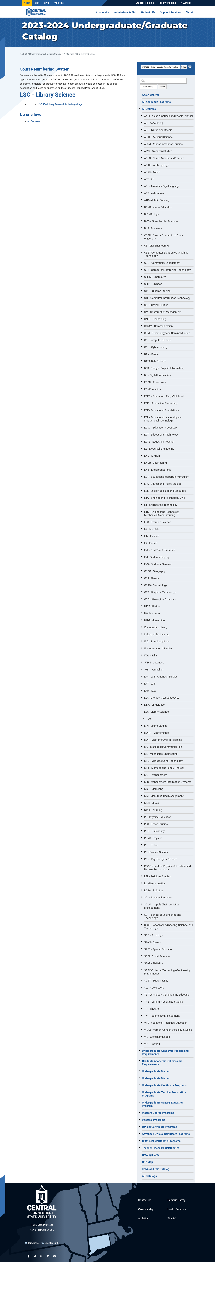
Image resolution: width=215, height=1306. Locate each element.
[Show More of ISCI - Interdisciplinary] (141, 641)
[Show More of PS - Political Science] (141, 851)
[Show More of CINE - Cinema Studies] (141, 290)
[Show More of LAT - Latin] (141, 683)
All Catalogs (149, 1176)
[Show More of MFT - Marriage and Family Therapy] (141, 767)
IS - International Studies (158, 648)
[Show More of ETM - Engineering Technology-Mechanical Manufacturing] (141, 511)
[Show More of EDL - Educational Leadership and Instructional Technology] (141, 416)
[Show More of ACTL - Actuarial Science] (141, 136)
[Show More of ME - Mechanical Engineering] (141, 753)
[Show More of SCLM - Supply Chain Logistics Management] (141, 904)
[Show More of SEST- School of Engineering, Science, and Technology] (141, 924)
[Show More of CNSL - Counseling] (141, 318)
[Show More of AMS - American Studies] (141, 150)
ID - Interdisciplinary (155, 627)
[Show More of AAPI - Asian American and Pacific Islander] (141, 115)
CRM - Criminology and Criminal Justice (167, 333)
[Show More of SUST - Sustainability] (141, 980)
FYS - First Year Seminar (158, 564)
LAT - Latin (150, 683)
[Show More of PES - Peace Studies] (141, 823)
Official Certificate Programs (159, 1126)
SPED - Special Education (158, 949)
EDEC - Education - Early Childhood (164, 396)
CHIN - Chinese (153, 283)
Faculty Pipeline (167, 2)
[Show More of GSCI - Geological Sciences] (141, 598)
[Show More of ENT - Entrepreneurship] (141, 469)
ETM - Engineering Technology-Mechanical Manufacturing (162, 513)
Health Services (176, 1209)
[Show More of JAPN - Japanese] (141, 662)
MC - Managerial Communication (163, 746)
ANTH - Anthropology (156, 165)
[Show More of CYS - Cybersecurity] (141, 346)
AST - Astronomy (154, 193)
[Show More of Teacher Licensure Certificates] (139, 1147)
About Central (150, 94)
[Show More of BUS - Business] (141, 227)
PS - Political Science (156, 852)
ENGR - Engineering (155, 462)
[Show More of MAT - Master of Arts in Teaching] (141, 739)
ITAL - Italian (151, 655)
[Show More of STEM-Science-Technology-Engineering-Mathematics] (141, 969)
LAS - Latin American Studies (161, 676)
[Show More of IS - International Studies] (141, 648)
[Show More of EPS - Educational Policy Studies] (141, 483)
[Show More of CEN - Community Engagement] (141, 262)
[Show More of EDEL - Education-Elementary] (141, 402)
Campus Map (146, 1209)
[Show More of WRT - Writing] (141, 1043)
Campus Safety (176, 1200)
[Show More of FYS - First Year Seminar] (141, 563)
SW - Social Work (154, 987)
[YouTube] (54, 1256)
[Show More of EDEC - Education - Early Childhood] (141, 395)
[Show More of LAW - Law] (141, 690)
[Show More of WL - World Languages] (141, 1036)
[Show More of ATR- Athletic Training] (141, 199)
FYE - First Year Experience (159, 550)
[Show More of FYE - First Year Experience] (141, 549)
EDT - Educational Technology (161, 434)
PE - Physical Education (157, 817)
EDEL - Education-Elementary (161, 403)
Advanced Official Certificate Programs (166, 1133)
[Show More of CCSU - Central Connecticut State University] (141, 234)
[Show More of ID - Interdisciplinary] (141, 627)
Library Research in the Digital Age (60, 104)
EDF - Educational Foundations (161, 410)
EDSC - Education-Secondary (161, 427)
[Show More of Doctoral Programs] (139, 1119)
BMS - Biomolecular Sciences (161, 221)
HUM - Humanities (154, 620)
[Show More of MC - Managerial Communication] (141, 746)
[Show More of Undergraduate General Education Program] (139, 1102)
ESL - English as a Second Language (165, 490)
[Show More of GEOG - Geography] (141, 570)
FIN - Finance (151, 536)
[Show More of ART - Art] (141, 178)
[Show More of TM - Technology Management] (141, 1015)
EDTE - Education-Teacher (159, 441)
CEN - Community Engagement (162, 262)
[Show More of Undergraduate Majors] (139, 1070)
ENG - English (152, 455)
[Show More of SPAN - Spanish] (141, 941)
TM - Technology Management (162, 1015)
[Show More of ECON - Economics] (141, 381)
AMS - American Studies (158, 151)
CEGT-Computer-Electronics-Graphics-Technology (166, 254)
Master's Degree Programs (158, 1112)
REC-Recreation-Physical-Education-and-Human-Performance (168, 868)
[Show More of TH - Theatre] (141, 1008)
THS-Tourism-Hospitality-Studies (163, 1001)
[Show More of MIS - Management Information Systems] (141, 781)
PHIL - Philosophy (154, 831)
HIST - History (152, 606)
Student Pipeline (145, 2)
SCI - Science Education (158, 897)
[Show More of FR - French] (141, 542)
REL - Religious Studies (157, 876)
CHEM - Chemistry (155, 276)
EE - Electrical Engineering (159, 448)
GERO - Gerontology (155, 585)
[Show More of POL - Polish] (141, 844)
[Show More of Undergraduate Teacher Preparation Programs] (139, 1092)
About (189, 12)
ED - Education (152, 389)
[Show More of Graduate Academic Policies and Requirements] (139, 1060)
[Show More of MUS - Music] (141, 802)
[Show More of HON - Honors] (141, 613)
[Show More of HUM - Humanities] (141, 620)
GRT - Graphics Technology (160, 592)
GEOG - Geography (155, 571)
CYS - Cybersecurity (156, 347)
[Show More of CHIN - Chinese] (141, 283)
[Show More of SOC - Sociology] (141, 934)
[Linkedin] (48, 1256)
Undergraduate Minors (156, 1078)
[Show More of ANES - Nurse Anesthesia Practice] (141, 157)
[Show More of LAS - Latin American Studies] (141, 676)
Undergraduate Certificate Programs (164, 1085)
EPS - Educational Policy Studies (163, 483)
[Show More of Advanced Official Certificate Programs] (139, 1133)
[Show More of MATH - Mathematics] (141, 732)
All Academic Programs (156, 101)
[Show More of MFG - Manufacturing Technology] (141, 760)
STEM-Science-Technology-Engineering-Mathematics (167, 972)
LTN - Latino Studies (155, 725)
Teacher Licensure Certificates (160, 1147)
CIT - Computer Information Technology (167, 297)
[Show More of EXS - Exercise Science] (141, 521)
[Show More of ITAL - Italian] (141, 655)
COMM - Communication (158, 326)
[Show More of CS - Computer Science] (141, 339)
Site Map (147, 1162)
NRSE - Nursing (153, 810)
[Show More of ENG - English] (141, 455)
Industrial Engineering (156, 634)
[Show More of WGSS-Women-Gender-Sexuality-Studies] (141, 1029)
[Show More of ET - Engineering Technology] (141, 504)
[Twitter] (35, 1256)
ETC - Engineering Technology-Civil (164, 497)
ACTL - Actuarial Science (158, 137)
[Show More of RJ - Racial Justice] (141, 883)
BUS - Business (153, 228)
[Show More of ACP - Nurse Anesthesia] (141, 129)
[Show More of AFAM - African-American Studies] (141, 143)
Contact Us (144, 1200)
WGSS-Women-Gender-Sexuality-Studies (168, 1029)
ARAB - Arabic (152, 172)
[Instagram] (41, 1256)
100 (148, 718)
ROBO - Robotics (153, 890)
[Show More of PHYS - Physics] (141, 837)
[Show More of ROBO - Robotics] (141, 890)
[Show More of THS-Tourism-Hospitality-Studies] (141, 1001)
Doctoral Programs (153, 1119)
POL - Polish (151, 845)
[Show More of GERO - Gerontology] (141, 584)
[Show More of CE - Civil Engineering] (141, 245)
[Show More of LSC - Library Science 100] (141, 711)
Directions (33, 1243)
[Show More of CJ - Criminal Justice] (141, 304)
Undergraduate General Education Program (162, 1104)
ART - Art (149, 179)
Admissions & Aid (125, 12)
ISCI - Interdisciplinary (157, 641)
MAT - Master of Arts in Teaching (163, 739)
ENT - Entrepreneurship (157, 469)
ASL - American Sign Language (161, 186)
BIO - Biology (151, 214)
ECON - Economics (155, 382)
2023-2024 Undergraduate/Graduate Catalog (40, 54)
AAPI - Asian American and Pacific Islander (168, 115)
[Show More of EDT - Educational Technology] (141, 434)
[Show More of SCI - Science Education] (141, 897)
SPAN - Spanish (153, 942)
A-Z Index (186, 2)
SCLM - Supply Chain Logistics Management (161, 906)
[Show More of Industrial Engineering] (141, 634)
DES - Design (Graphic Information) (164, 368)
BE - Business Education (158, 207)
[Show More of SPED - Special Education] (141, 948)
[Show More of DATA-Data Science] (141, 360)
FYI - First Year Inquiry (156, 557)
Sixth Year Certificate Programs (161, 1140)
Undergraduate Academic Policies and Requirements (165, 1052)
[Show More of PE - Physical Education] (141, 816)
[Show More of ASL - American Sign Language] (141, 185)
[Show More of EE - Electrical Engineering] (141, 448)
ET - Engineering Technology (160, 504)
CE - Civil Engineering (156, 245)
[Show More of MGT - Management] (141, 774)
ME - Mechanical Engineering (161, 753)
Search (162, 87)
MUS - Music (151, 802)
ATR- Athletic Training (156, 200)
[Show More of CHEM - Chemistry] (141, 276)
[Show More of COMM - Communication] (141, 325)
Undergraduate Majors (156, 1071)
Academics (103, 12)
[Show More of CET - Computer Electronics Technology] (141, 269)
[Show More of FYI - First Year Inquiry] (141, 556)
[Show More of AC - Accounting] (141, 122)
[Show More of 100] (143, 718)
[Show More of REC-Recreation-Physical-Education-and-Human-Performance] (141, 865)
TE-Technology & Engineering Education (167, 994)
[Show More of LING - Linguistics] (141, 704)
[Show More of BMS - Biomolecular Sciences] (141, 220)
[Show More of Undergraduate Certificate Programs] (139, 1084)
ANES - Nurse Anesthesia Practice (164, 158)
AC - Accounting (153, 122)
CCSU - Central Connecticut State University (163, 237)
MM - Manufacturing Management (164, 795)
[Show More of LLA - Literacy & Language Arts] (141, 697)
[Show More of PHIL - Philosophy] (141, 830)
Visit (37, 2)
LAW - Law (150, 690)
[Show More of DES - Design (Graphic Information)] (141, 367)
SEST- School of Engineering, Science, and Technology (168, 926)
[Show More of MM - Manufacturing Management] (141, 795)
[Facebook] (28, 1256)
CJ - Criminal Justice (156, 304)
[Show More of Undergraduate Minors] (139, 1077)
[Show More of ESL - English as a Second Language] (141, 490)
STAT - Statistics (154, 963)
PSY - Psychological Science (160, 859)
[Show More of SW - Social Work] (141, 987)
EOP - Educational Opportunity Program (166, 476)
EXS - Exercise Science (157, 522)
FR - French (150, 543)
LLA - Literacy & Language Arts (161, 697)
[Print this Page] (190, 67)
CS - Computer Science (157, 340)
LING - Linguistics (154, 704)
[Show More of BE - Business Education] (141, 206)
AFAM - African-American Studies (163, 144)
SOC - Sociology (153, 935)
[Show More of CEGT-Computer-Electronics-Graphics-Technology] (141, 252)
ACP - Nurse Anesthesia (158, 130)
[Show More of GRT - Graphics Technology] (141, 591)
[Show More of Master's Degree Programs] (139, 1112)
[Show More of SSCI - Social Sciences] (141, 955)
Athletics (59, 2)
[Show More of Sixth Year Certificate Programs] (139, 1140)
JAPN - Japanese (154, 662)
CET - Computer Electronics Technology (167, 269)
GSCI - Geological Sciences (160, 599)
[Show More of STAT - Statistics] (141, 962)
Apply (27, 2)
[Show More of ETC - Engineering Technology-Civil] (141, 497)
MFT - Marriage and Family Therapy (164, 767)
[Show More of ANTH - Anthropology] (141, 164)
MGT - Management (155, 774)
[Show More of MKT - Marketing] (141, 788)
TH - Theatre (151, 1008)
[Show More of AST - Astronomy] (141, 192)
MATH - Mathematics (156, 732)
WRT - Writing (152, 1043)
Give (46, 2)
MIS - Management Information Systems (167, 781)
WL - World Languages (157, 1036)
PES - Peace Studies (156, 824)
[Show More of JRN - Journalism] (141, 669)
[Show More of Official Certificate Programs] (139, 1126)
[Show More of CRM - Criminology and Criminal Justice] (141, 332)
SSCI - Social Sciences (157, 956)
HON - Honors (152, 613)
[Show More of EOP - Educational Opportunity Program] (141, 476)
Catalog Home (151, 1154)
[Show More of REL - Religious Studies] (141, 876)
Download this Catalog (155, 1169)
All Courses (69, 54)
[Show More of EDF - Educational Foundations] (141, 409)
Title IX (171, 1218)
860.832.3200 (52, 1243)
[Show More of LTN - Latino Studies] (141, 725)
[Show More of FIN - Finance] (141, 535)
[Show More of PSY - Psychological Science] (141, 858)
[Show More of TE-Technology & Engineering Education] (141, 994)
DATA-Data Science (155, 361)
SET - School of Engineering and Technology (162, 916)
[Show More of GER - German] (141, 577)
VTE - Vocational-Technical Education (165, 1022)
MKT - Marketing (153, 788)
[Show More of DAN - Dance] (141, 353)
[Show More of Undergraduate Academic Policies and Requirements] (139, 1050)
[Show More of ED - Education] (141, 388)
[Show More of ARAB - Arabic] (141, 171)
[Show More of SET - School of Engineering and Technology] (141, 914)
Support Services (170, 12)
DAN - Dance (151, 354)
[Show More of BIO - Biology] (141, 213)
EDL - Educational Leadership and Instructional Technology (163, 419)
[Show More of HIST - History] (141, 606)
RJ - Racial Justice (155, 883)
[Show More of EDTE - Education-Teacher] (141, 441)
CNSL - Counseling (155, 319)
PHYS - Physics (153, 838)
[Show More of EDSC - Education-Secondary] (141, 427)
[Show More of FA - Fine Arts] (141, 528)
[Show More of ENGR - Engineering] (141, 462)
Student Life (147, 12)
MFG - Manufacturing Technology (163, 760)
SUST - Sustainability (156, 980)
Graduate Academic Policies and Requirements (162, 1062)
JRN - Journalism (154, 669)
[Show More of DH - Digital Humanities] (141, 374)
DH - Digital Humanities (157, 375)
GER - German (152, 578)
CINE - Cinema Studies (157, 290)
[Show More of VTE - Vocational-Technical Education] (141, 1022)
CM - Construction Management (162, 312)
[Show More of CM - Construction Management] (141, 311)
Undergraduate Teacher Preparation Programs (164, 1094)
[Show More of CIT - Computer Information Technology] (141, 297)
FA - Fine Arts (151, 529)
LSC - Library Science (156, 711)
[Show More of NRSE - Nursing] (141, 809)
